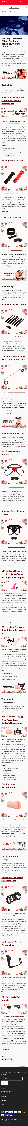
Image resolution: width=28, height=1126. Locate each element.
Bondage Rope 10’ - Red (16, 193)
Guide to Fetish (14, 1119)
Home (2, 1119)
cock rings (9, 925)
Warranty (3, 1120)
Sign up (4, 1083)
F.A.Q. (20, 1119)
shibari (22, 204)
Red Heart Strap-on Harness (16, 487)
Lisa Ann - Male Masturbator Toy (16, 820)
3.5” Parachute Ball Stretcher (16, 1016)
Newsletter (8, 1120)
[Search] (25, 11)
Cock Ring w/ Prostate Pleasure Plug (16, 977)
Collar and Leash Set (16, 250)
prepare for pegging (21, 446)
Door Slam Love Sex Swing (16, 337)
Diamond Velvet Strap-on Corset (16, 547)
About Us (7, 1119)
